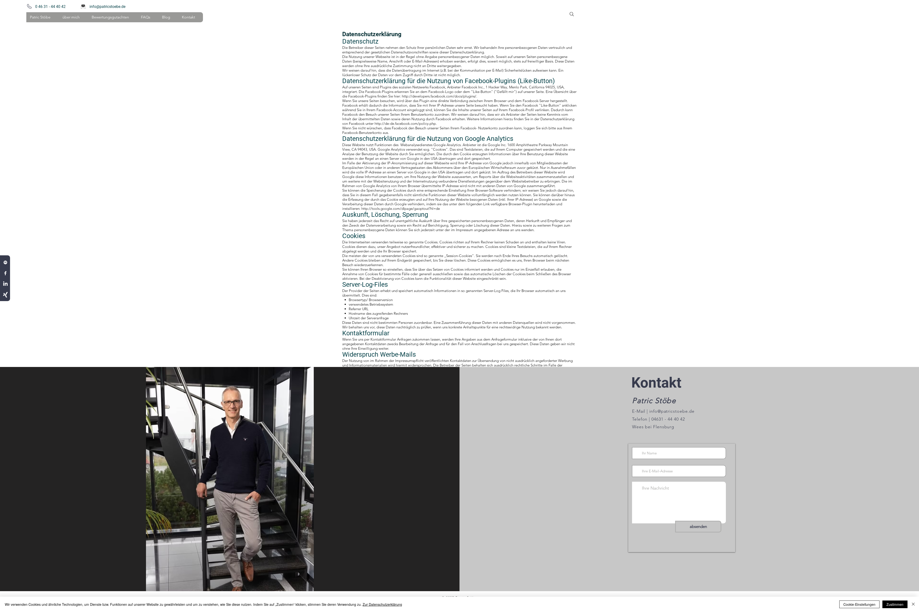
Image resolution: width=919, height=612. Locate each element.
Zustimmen (894, 604)
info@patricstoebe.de (107, 6)
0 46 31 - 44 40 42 (49, 6)
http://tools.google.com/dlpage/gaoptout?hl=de (400, 208)
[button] (73, 17)
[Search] (572, 14)
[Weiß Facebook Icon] (5, 273)
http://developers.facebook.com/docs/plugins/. (439, 96)
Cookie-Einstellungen (859, 604)
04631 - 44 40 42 (667, 419)
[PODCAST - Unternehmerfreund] (5, 262)
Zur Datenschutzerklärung (382, 604)
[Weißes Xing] (5, 294)
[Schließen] (913, 604)
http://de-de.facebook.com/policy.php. (406, 123)
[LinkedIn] (5, 284)
